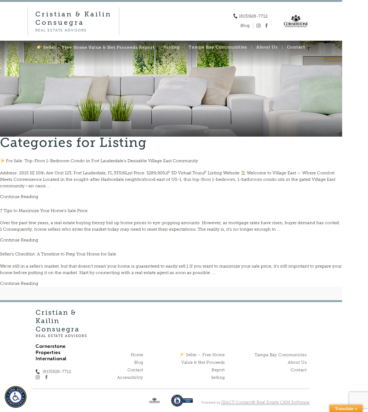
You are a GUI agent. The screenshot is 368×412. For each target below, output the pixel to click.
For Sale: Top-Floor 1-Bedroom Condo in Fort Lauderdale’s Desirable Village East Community (101, 160)
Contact (296, 47)
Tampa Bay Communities (218, 47)
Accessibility (130, 377)
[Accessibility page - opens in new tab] (182, 403)
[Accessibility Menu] (15, 397)
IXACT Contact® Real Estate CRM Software (265, 402)
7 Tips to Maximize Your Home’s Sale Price (44, 210)
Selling (171, 47)
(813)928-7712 (253, 16)
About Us (267, 47)
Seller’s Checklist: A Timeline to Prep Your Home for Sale (58, 254)
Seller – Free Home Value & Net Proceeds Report (98, 47)
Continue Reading (19, 196)
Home (137, 354)
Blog (138, 362)
